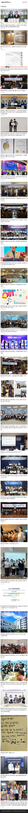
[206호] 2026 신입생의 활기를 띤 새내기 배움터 (13, 90)
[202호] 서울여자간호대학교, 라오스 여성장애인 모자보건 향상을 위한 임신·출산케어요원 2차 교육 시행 (14, 427)
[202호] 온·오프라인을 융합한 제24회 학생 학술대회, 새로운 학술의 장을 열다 (14, 497)
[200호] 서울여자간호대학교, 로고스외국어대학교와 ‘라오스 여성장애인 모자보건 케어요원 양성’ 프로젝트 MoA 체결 (14, 710)
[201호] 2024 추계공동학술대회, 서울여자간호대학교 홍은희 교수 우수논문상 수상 (14, 606)
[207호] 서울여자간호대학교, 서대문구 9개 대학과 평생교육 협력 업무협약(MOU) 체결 (14, 25)
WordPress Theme (17, 811)
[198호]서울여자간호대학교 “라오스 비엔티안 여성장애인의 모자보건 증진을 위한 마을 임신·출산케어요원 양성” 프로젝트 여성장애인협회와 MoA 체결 (14, 803)
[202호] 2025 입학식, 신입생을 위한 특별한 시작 (13, 375)
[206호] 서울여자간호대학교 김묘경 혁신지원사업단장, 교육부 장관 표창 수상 (14, 177)
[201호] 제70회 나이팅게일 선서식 (10, 543)
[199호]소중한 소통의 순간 (8, 752)
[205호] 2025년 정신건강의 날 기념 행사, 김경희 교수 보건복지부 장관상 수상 (14, 263)
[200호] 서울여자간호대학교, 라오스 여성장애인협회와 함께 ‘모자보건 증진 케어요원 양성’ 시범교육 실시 (14, 684)
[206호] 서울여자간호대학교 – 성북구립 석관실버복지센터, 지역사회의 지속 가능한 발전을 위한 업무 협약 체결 (14, 112)
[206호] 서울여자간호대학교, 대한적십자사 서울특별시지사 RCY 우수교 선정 (14, 155)
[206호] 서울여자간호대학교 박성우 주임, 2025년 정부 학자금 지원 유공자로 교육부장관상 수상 (13, 134)
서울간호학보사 (6, 2)
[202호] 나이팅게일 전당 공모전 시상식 (11, 452)
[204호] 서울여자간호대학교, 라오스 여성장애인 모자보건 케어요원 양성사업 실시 (14, 330)
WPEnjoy (24, 811)
